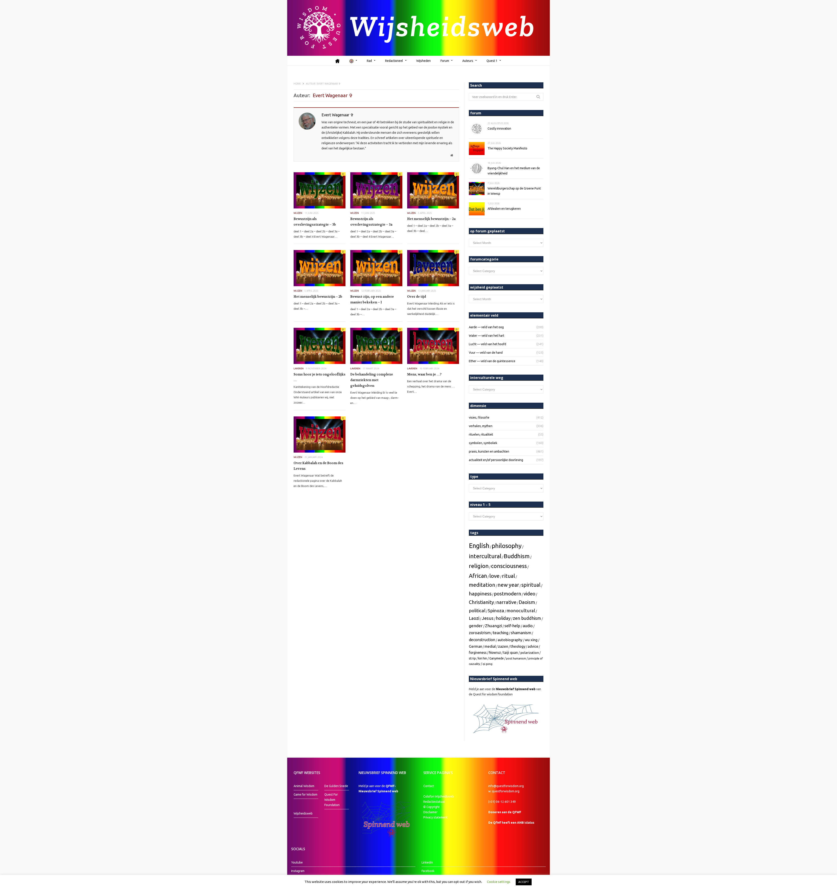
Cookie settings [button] (498, 882)
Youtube (297, 862)
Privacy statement (435, 817)
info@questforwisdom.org (506, 786)
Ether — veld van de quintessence (492, 361)
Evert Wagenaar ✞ (338, 115)
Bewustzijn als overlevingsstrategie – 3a (371, 222)
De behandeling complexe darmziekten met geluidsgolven (371, 380)
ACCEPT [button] (523, 881)
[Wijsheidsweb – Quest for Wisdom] (418, 27)
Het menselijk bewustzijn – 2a (431, 219)
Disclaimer (430, 812)
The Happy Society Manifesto (507, 148)
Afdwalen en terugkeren (504, 208)
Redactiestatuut (434, 801)
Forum (445, 61)
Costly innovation (499, 128)
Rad (369, 61)
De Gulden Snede (336, 786)
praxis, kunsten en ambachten (489, 451)
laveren (299, 368)
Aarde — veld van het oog (486, 327)
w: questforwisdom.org (503, 791)
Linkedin (427, 862)
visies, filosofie (479, 417)
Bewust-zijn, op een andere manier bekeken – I (372, 299)
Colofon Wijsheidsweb (438, 796)
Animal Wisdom (304, 786)
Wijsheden (423, 61)
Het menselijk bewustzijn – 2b (318, 296)
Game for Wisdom (305, 794)
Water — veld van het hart (486, 335)
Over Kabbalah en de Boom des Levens (318, 466)
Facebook (428, 871)
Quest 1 (492, 61)
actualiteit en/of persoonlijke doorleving (496, 460)
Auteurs (467, 61)
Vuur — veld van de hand (486, 352)
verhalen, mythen (480, 426)
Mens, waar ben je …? (424, 374)
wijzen (298, 213)
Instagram (298, 871)
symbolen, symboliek (483, 443)
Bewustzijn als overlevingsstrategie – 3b (315, 222)
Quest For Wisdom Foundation (332, 800)
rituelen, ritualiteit (481, 434)
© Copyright (431, 807)
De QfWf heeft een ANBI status (511, 822)
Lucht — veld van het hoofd (487, 344)
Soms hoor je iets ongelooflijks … (319, 377)
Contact (428, 786)
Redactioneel (394, 61)
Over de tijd (416, 296)
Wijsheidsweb (303, 813)
